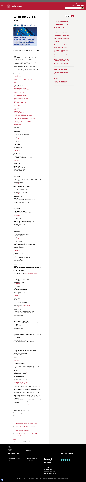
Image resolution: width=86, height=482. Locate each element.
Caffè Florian (16, 108)
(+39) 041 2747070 (49, 469)
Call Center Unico (47, 462)
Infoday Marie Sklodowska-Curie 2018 (61, 35)
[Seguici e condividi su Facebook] (62, 460)
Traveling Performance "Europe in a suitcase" (61, 28)
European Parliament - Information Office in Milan (23, 78)
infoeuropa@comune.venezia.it (19, 381)
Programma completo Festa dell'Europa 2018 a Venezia (26, 423)
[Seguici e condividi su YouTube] (68, 460)
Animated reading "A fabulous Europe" (61, 32)
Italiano (14, 439)
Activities (18, 11)
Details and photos (16, 172)
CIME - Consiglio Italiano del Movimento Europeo (23, 89)
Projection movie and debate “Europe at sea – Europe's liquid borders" (61, 68)
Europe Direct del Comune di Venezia (21, 86)
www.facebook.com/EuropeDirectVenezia (21, 383)
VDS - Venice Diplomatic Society (20, 102)
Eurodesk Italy (17, 99)
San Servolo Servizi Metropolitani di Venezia (22, 107)
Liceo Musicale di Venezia (19, 117)
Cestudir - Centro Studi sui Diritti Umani (21, 94)
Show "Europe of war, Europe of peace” (60, 55)
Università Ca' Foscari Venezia (19, 92)
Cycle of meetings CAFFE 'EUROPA (61, 21)
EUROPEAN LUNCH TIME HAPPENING (61, 38)
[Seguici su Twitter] (81, 5)
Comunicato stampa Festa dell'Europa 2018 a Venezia (25, 426)
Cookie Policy (36, 0)
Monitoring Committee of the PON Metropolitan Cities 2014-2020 (61, 64)
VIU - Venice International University (21, 95)
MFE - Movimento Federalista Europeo (21, 91)
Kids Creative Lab (17, 124)
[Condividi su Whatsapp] (70, 460)
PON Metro (16, 97)
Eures (15, 101)
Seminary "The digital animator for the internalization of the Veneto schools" (61, 60)
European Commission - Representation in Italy (23, 79)
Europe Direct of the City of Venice (20, 372)
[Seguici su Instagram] (79, 5)
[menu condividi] (72, 16)
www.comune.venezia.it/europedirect (20, 382)
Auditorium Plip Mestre (18, 111)
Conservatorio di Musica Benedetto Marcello (22, 121)
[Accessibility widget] (2, 480)
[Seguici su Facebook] (78, 5)
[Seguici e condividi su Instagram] (66, 460)
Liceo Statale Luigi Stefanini (19, 120)
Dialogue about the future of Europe (61, 24)
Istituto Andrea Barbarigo (19, 112)
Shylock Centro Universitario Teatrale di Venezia (23, 115)
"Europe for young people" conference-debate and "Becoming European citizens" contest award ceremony (61, 46)
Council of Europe (17, 76)
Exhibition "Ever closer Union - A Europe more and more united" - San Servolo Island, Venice (61, 83)
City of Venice (16, 75)
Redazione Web (38, 478)
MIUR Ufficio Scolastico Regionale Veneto (22, 98)
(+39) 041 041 (11, 464)
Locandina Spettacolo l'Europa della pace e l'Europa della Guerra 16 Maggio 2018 (26, 434)
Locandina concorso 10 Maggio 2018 (22, 430)
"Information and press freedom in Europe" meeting (61, 73)
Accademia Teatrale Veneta (19, 122)
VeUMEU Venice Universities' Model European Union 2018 (61, 51)
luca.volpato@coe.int (26, 305)
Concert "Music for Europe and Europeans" (60, 77)
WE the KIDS (56, 41)
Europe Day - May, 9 (23, 11)
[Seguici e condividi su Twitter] (64, 460)
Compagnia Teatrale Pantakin (19, 114)
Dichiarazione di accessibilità (63, 478)
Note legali (19, 478)
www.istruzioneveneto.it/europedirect (31, 273)
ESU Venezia (16, 104)
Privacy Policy (24, 478)
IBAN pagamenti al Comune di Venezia (49, 478)
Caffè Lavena (16, 109)
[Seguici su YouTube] (83, 5)
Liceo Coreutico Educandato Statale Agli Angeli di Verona (25, 118)
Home (9, 11)
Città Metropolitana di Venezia (20, 88)
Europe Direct (13, 11)
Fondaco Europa (17, 105)
